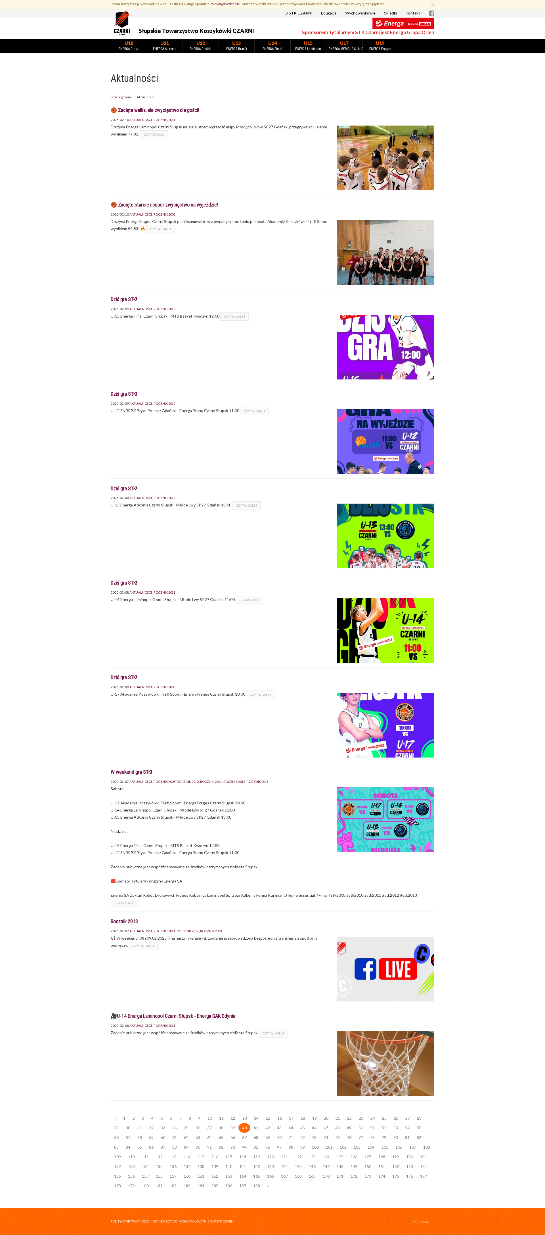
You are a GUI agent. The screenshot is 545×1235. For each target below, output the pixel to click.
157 (145, 1176)
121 (284, 1156)
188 (256, 1185)
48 (337, 1127)
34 (174, 1127)
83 (116, 1147)
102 (343, 1147)
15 (268, 1118)
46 (314, 1127)
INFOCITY (423, 1221)
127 (367, 1156)
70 (279, 1137)
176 (409, 1176)
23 (361, 1118)
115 (201, 1156)
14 (256, 1118)
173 (367, 1176)
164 (242, 1176)
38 (221, 1127)
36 (198, 1127)
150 (367, 1166)
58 (139, 1137)
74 (326, 1137)
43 (279, 1127)
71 (291, 1137)
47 (326, 1127)
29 (116, 1127)
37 (209, 1127)
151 (381, 1166)
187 (242, 1185)
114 (187, 1156)
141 (242, 1166)
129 (395, 1156)
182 (173, 1185)
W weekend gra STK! (131, 772)
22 (349, 1118)
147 (326, 1166)
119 (256, 1156)
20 (326, 1118)
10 (209, 1118)
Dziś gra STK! (124, 299)
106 (398, 1147)
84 (128, 1147)
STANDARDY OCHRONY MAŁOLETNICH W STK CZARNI (193, 1221)
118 (242, 1156)
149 (354, 1166)
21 (338, 1118)
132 (117, 1166)
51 (372, 1127)
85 (139, 1147)
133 (131, 1166)
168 (298, 1176)
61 (174, 1137)
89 (186, 1147)
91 (209, 1147)
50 (361, 1127)
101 (329, 1147)
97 (279, 1147)
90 (198, 1147)
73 (314, 1137)
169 (312, 1176)
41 (256, 1127)
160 (187, 1176)
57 (128, 1137)
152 (395, 1166)
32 (151, 1127)
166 (270, 1176)
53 (395, 1127)
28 (419, 1118)
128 (381, 1156)
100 (315, 1147)
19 (314, 1118)
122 (298, 1156)
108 (426, 1147)
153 (409, 1166)
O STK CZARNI (298, 13)
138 (201, 1166)
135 (159, 1166)
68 (256, 1137)
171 (340, 1176)
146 (312, 1166)
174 (381, 1176)
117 (228, 1156)
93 (232, 1147)
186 (228, 1185)
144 (284, 1166)
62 (186, 1137)
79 (384, 1137)
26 (396, 1118)
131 (423, 1156)
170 (326, 1176)
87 (163, 1147)
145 (298, 1166)
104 (371, 1147)
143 (270, 1166)
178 (117, 1185)
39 (232, 1127)
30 (128, 1127)
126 (354, 1156)
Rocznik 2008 (164, 214)
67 (244, 1137)
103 (357, 1147)
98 (291, 1147)
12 (233, 1118)
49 (349, 1127)
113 (173, 1156)
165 (256, 1176)
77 (361, 1137)
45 (302, 1127)
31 (139, 1127)
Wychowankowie (360, 13)
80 (395, 1137)
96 (267, 1147)
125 (340, 1156)
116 (214, 1156)
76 (349, 1137)
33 (163, 1127)
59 (151, 1137)
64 (209, 1137)
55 (419, 1127)
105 (385, 1147)
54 (407, 1127)
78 (372, 1137)
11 (221, 1118)
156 (131, 1176)
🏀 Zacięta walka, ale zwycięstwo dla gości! (155, 110)
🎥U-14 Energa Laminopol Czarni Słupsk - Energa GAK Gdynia (173, 1016)
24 (372, 1118)
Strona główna (121, 97)
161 (201, 1176)
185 (214, 1185)
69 (267, 1137)
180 (145, 1185)
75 (337, 1137)
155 (117, 1176)
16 (279, 1118)
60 (163, 1137)
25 (384, 1118)
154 (423, 1166)
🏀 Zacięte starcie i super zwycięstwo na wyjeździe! (164, 205)
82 (419, 1137)
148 (340, 1166)
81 (407, 1137)
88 (174, 1147)
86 (151, 1147)
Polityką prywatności (225, 4)
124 (326, 1156)
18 (303, 1118)
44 (291, 1127)
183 (187, 1185)
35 (186, 1127)
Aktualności (140, 120)
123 (312, 1156)
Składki (390, 13)
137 (187, 1166)
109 (117, 1156)
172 (354, 1176)
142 (256, 1166)
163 (228, 1176)
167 (284, 1176)
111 (145, 1156)
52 (384, 1127)
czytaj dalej (154, 134)
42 (267, 1127)
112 (159, 1156)
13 (244, 1118)
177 (423, 1176)
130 (409, 1156)
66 (232, 1137)
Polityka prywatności (130, 1221)
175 (395, 1176)
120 (270, 1156)
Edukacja (329, 13)
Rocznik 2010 (164, 309)
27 (407, 1118)
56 (116, 1137)
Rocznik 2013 (257, 781)
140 (228, 1166)
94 (244, 1147)
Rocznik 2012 (164, 403)
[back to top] (536, 1226)
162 (214, 1176)
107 (412, 1147)
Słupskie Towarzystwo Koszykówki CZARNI (196, 30)
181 (159, 1185)
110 (131, 1156)
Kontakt (412, 13)
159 (173, 1176)
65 (221, 1137)
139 (214, 1166)
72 (302, 1137)
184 (201, 1185)
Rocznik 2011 (164, 120)
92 (221, 1147)
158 (159, 1176)
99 (302, 1147)
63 (198, 1137)
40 (244, 1127)
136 (173, 1166)
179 (131, 1185)
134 (145, 1166)
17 (291, 1118)
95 (256, 1147)
